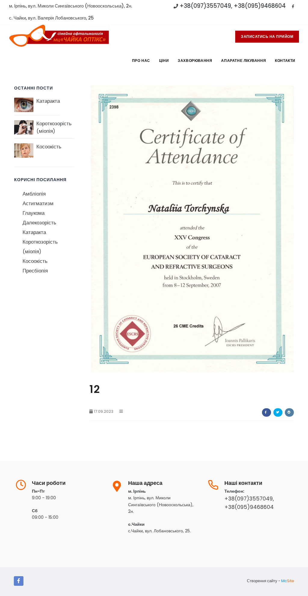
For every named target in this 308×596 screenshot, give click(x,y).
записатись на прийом (267, 36)
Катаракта (48, 101)
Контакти (285, 60)
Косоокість (48, 146)
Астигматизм (38, 203)
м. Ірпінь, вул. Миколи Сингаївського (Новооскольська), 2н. (70, 6)
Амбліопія (34, 193)
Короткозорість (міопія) (54, 127)
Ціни (164, 60)
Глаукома (34, 213)
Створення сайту (262, 581)
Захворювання (195, 60)
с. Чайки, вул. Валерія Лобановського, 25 (51, 18)
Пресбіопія (35, 270)
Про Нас (141, 60)
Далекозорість (39, 222)
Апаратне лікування (243, 60)
